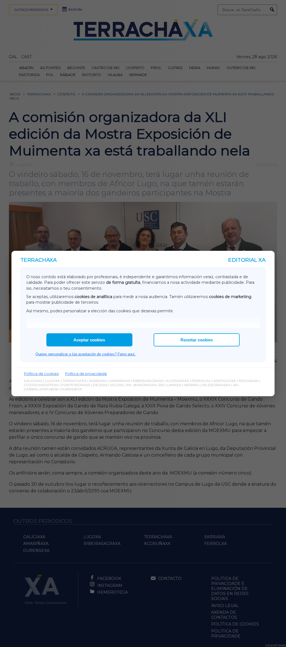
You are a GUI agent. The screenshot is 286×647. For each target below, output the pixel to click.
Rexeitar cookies (196, 339)
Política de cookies (41, 373)
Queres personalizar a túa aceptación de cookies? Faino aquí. (85, 354)
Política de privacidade (86, 373)
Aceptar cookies (89, 339)
